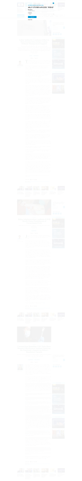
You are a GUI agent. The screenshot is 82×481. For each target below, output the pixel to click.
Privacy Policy (30, 19)
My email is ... (30, 9)
